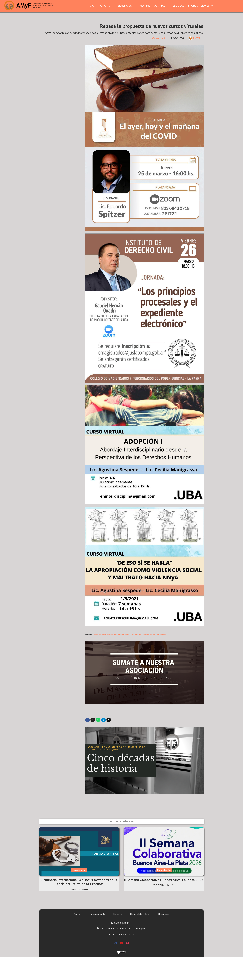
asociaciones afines (103, 634)
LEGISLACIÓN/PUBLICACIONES (191, 5)
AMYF (197, 38)
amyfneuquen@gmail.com (121, 934)
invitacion (161, 634)
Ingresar (164, 914)
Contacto (78, 914)
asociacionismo (121, 634)
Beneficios (118, 914)
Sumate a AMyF (98, 914)
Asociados (136, 634)
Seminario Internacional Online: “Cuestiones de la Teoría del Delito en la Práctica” (79, 882)
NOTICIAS (104, 5)
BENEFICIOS (124, 5)
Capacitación (160, 38)
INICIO (90, 5)
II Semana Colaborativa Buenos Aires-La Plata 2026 (164, 880)
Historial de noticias (140, 914)
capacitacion (148, 634)
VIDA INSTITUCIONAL (152, 5)
